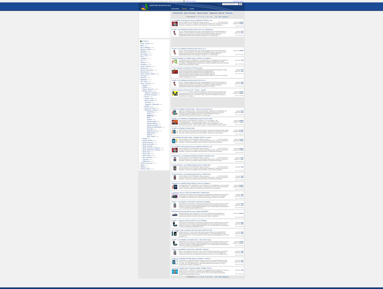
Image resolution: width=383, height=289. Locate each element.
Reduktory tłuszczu (152, 131)
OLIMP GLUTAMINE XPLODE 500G (183, 128)
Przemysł (143, 77)
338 (219, 16)
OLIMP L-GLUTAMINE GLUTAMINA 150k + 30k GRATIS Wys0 (191, 240)
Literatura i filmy (149, 98)
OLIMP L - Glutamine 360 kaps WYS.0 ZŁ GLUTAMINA (189, 220)
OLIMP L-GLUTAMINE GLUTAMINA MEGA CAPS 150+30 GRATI (192, 119)
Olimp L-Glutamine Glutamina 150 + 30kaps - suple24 (189, 90)
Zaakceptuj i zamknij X (238, 1)
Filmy (142, 57)
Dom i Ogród (144, 55)
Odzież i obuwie (149, 100)
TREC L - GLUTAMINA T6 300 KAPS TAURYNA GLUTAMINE (191, 202)
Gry (142, 60)
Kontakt (192, 8)
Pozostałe (143, 76)
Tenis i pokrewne (147, 157)
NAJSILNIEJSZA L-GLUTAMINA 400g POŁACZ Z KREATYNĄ (191, 174)
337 (216, 16)
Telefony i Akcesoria (146, 163)
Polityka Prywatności (191, 1)
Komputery (144, 64)
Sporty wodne (146, 153)
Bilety (142, 45)
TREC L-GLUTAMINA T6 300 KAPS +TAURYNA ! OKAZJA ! (190, 249)
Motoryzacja (144, 68)
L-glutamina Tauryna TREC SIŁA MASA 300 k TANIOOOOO (190, 192)
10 (211, 16)
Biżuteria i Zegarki (146, 49)
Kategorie (184, 8)
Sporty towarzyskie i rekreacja (151, 150)
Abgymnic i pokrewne (151, 93)
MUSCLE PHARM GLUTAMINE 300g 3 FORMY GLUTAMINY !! (191, 58)
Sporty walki (146, 151)
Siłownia (147, 106)
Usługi (142, 165)
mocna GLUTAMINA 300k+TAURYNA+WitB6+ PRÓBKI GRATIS (192, 268)
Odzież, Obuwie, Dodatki (148, 74)
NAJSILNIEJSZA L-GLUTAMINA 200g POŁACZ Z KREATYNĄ (191, 165)
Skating (145, 138)
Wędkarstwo (146, 161)
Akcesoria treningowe (151, 95)
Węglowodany (151, 133)
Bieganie (145, 85)
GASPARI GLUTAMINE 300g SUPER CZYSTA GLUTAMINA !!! (191, 183)
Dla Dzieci (143, 53)
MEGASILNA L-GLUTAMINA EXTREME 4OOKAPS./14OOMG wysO (193, 156)
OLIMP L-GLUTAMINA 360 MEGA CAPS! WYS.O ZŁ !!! (189, 80)
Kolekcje (143, 62)
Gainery (149, 114)
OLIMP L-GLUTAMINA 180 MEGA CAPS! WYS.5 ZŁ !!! (189, 49)
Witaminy (149, 134)
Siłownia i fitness (147, 91)
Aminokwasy (150, 112)
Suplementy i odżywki (151, 110)
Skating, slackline (148, 140)
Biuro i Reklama (145, 47)
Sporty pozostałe (147, 146)
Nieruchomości (145, 72)
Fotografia (143, 58)
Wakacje (143, 167)
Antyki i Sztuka (145, 43)
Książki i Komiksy (146, 66)
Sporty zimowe (147, 155)
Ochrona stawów (151, 121)
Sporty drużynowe (148, 142)
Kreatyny (149, 119)
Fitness (147, 96)
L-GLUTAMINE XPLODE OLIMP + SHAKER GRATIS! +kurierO (191, 137)
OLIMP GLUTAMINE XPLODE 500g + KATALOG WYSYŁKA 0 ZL (192, 109)
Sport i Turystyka (146, 83)
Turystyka (145, 159)
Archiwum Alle (177, 13)
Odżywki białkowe (152, 123)
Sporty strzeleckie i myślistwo (151, 148)
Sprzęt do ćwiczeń (150, 108)
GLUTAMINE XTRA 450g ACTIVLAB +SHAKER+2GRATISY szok (192, 20)
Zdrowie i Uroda (145, 169)
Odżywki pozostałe (152, 125)
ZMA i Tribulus (151, 136)
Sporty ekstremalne (148, 144)
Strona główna (175, 8)
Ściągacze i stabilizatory (152, 104)
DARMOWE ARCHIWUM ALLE (160, 5)
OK (184, 1)
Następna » (225, 16)
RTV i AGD (144, 81)
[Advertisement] (154, 24)
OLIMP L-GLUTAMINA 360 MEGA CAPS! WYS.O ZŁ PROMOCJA (192, 29)
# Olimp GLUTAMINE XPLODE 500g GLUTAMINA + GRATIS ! (191, 258)
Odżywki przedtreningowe (154, 127)
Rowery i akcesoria (148, 89)
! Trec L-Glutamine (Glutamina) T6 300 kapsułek (187, 68)
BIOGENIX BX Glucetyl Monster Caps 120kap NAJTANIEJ (190, 211)
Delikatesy (144, 51)
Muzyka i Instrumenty (147, 70)
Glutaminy (150, 115)
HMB (148, 117)
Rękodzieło (144, 79)
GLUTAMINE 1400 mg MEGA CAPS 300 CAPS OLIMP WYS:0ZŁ (192, 230)
